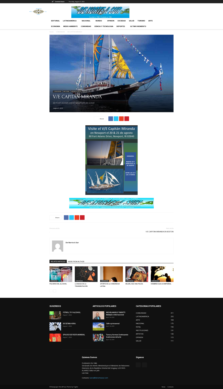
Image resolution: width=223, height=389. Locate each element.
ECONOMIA (55, 26)
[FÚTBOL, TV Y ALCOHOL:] (55, 315)
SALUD (131, 21)
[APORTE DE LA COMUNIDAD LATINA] (111, 274)
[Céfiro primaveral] (98, 326)
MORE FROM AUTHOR (76, 262)
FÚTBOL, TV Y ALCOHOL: (72, 312)
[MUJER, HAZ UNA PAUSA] (136, 274)
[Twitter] (172, 1)
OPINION (110, 21)
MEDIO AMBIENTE (70, 26)
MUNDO (99, 21)
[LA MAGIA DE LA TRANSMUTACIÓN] (86, 274)
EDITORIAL (55, 21)
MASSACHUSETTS (76, 91)
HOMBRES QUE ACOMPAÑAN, (161, 284)
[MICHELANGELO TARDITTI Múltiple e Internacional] (98, 315)
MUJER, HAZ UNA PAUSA (134, 284)
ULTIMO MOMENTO (138, 26)
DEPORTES (120, 26)
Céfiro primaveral (113, 323)
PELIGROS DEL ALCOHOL (58, 284)
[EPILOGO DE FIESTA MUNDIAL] (55, 338)
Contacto (170, 387)
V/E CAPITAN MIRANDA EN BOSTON (160, 232)
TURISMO (141, 21)
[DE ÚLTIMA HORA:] (55, 326)
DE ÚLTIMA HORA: (69, 323)
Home (51, 32)
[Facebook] (168, 1)
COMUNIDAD (86, 26)
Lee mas (85, 373)
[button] (171, 21)
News (163, 387)
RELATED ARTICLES (58, 262)
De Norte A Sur (72, 242)
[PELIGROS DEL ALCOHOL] (60, 274)
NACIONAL (86, 21)
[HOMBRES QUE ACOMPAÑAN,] (162, 274)
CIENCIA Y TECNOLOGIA (103, 26)
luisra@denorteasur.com (99, 378)
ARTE (150, 21)
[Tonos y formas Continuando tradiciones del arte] (98, 338)
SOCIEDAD (122, 21)
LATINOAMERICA (70, 21)
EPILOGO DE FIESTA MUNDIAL (74, 335)
